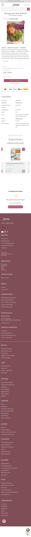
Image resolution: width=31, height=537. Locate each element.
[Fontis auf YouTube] (2, 232)
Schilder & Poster (5, 451)
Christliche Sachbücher (7, 408)
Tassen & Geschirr (6, 444)
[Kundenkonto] (25, 4)
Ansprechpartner (5, 241)
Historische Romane (6, 351)
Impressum (4, 247)
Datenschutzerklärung (7, 300)
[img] (3, 18)
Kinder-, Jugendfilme (7, 370)
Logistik (3, 287)
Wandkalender (5, 463)
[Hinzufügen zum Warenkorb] (23, 171)
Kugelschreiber (5, 391)
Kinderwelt (4, 508)
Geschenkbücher (5, 454)
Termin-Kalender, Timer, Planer (9, 468)
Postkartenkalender (6, 465)
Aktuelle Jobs (5, 277)
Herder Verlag (19, 118)
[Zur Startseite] (6, 220)
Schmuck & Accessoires (7, 447)
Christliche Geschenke (7, 442)
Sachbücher (4, 353)
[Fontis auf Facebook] (7, 232)
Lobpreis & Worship (6, 483)
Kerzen (3, 449)
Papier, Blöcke (5, 394)
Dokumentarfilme (6, 366)
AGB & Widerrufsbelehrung (8, 297)
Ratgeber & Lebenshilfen (7, 355)
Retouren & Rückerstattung (8, 335)
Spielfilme (4, 368)
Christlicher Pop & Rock (7, 485)
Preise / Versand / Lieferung (8, 302)
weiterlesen (5, 61)
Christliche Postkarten (7, 382)
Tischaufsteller (5, 470)
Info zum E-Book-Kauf (15, 83)
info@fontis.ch (5, 323)
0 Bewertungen (14, 19)
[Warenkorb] (28, 5)
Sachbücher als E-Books (7, 434)
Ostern (3, 511)
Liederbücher (4, 415)
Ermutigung (4, 515)
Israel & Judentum (6, 358)
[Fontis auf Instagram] (5, 232)
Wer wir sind (4, 238)
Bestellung (4, 330)
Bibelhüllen (4, 406)
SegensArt (4, 387)
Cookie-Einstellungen (7, 304)
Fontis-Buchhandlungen (7, 243)
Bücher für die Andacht (7, 411)
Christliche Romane (6, 348)
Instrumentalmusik (6, 490)
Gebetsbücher (5, 413)
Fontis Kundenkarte (6, 337)
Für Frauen (4, 504)
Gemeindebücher (6, 418)
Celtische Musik (5, 494)
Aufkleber (3, 396)
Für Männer (4, 506)
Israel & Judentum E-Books (8, 432)
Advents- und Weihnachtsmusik (9, 492)
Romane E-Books (5, 430)
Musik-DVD (4, 372)
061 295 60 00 (17, 0)
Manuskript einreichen (7, 245)
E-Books (3, 427)
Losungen (3, 475)
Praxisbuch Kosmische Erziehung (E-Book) (14, 163)
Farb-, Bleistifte (5, 389)
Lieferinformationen (6, 333)
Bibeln (3, 404)
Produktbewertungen (7, 307)
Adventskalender (5, 472)
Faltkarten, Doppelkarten (8, 384)
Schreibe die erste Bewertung (16, 206)
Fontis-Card (4, 289)
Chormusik (4, 487)
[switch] (28, 534)
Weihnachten (4, 513)
